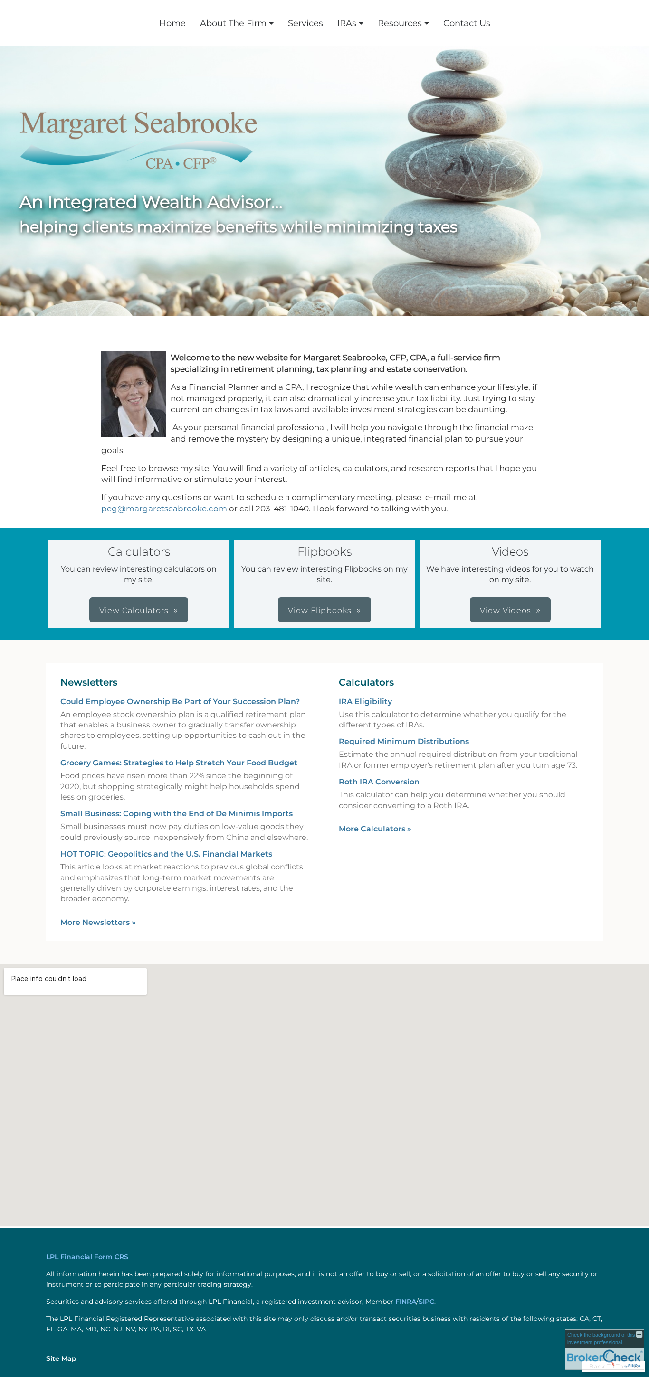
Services (305, 23)
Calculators (366, 682)
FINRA (405, 1301)
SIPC (426, 1301)
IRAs (346, 23)
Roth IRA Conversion (379, 781)
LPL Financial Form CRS (87, 1257)
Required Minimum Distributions (404, 741)
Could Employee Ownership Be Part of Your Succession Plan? (180, 701)
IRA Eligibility (365, 701)
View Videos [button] (505, 610)
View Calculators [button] (134, 610)
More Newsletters (98, 922)
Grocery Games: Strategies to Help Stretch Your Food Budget (178, 762)
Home (172, 23)
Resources (400, 23)
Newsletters (88, 682)
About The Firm (233, 23)
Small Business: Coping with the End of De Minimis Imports (176, 813)
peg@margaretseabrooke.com (164, 508)
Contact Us (466, 23)
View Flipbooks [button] (320, 610)
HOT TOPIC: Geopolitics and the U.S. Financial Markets (166, 853)
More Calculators (375, 828)
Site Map (61, 1358)
